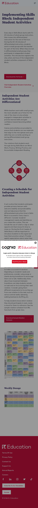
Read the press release (20, 261)
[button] (19, 253)
